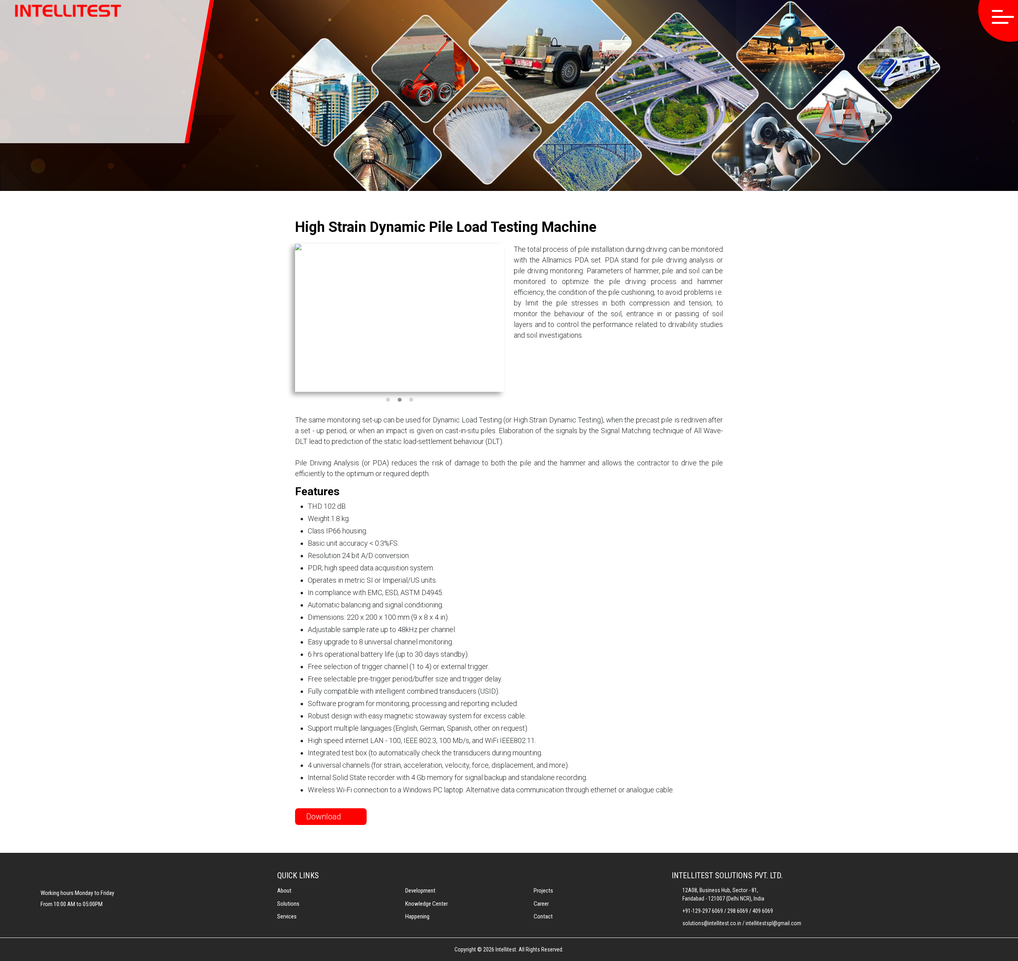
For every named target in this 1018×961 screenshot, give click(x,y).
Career (541, 903)
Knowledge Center (426, 903)
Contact (543, 916)
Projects (543, 890)
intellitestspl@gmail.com (773, 923)
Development (420, 890)
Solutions (288, 903)
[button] (388, 400)
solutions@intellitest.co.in (711, 923)
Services (287, 916)
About (284, 890)
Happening (417, 916)
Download (324, 816)
